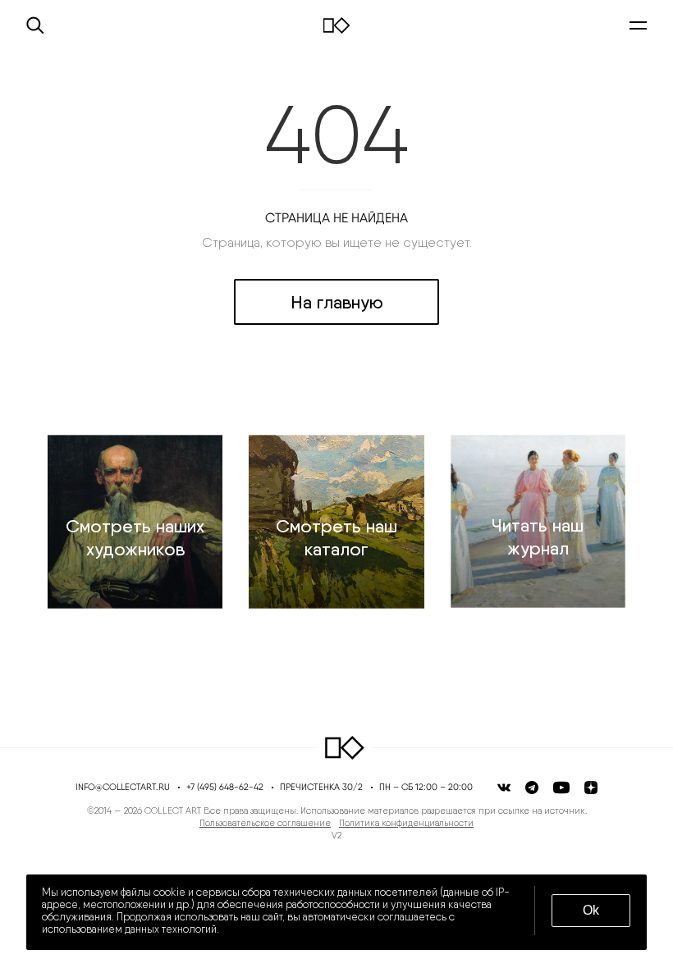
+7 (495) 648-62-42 (224, 787)
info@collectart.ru (123, 787)
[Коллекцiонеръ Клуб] (344, 748)
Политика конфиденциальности (406, 823)
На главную (337, 302)
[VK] (503, 787)
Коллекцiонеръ (336, 25)
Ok (591, 910)
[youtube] (561, 787)
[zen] (590, 787)
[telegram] (531, 787)
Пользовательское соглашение (265, 823)
